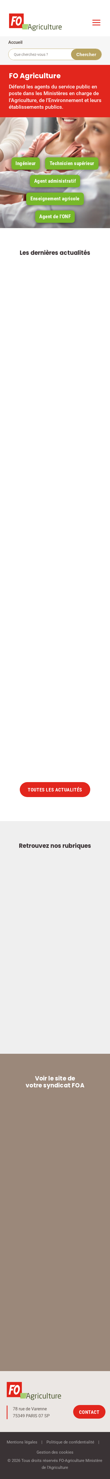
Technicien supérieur (72, 163)
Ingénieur (25, 163)
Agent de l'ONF (55, 216)
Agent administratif (55, 181)
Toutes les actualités (55, 790)
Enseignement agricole (55, 199)
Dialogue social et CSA (59, 555)
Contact (89, 1412)
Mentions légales (22, 1442)
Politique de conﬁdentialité (70, 1442)
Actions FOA (57, 373)
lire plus (78, 423)
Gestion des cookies (55, 1452)
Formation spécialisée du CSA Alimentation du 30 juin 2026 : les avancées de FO (54, 357)
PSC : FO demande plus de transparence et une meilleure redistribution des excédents (51, 697)
